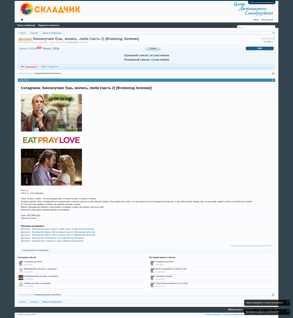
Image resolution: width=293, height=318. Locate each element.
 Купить (153, 48)
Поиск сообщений (26, 25)
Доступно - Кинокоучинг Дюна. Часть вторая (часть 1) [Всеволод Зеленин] (58, 235)
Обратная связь (235, 310)
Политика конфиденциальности (236, 314)
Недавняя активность (49, 25)
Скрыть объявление (288, 302)
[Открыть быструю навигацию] (273, 33)
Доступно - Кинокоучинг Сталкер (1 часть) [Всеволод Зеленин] (52, 241)
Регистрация (267, 20)
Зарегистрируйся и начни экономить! (264, 302)
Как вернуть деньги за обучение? (262, 312)
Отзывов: (268, 42)
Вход (256, 20)
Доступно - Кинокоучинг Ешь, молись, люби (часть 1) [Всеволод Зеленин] (57, 229)
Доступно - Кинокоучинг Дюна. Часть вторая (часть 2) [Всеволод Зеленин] (58, 232)
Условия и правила (213, 314)
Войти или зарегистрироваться (262, 2)
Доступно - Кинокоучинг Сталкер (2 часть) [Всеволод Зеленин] (52, 238)
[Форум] (21, 19)
